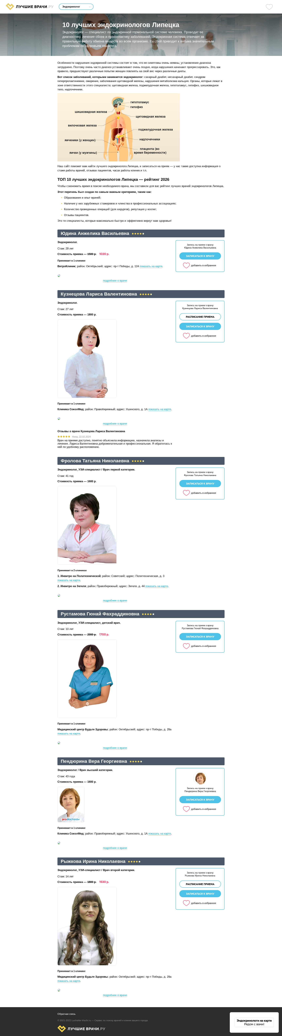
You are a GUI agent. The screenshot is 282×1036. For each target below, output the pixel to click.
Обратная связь (66, 1014)
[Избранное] (269, 7)
